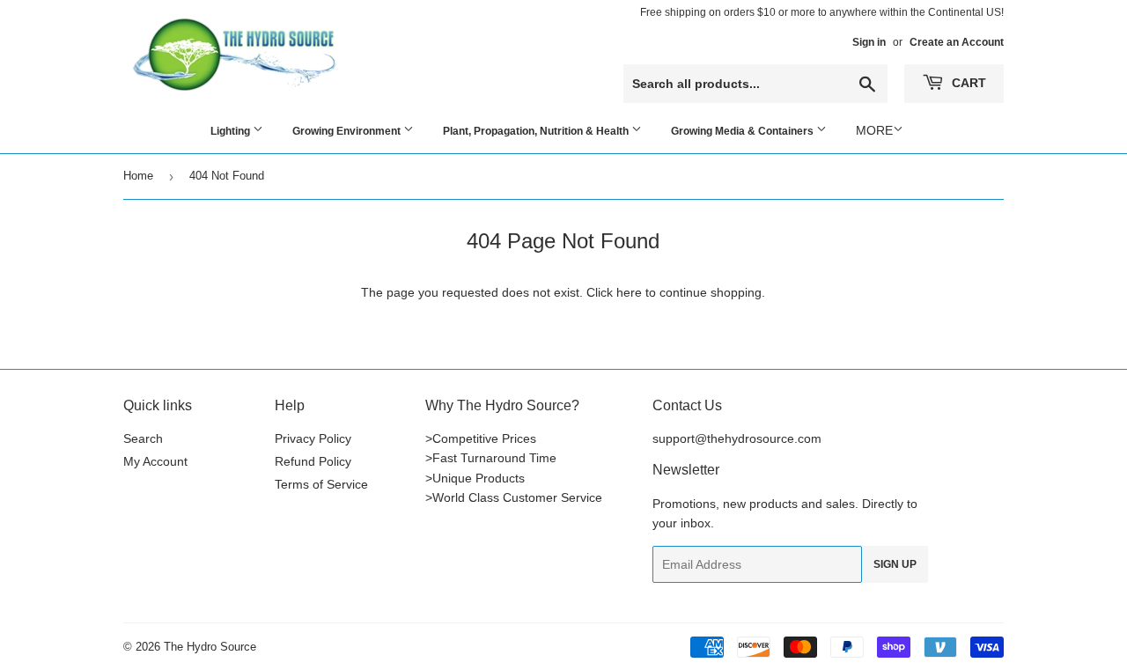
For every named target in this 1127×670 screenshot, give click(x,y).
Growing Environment (347, 131)
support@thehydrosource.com (736, 438)
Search (143, 438)
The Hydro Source (210, 646)
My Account (155, 461)
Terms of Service (321, 484)
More (874, 130)
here (629, 292)
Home (138, 175)
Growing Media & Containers (743, 131)
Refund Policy (313, 461)
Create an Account (957, 42)
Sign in (869, 42)
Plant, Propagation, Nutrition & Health (537, 131)
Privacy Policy (313, 438)
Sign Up (895, 564)
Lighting (231, 131)
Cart (967, 83)
